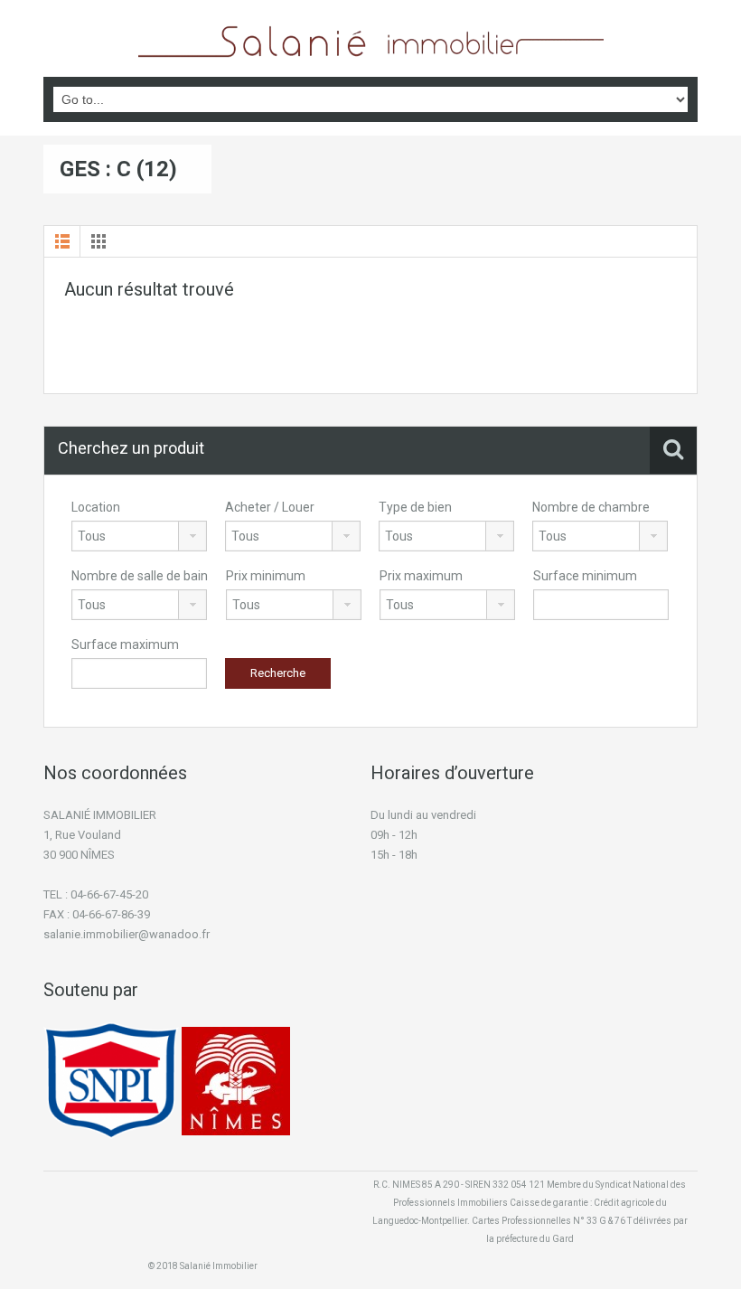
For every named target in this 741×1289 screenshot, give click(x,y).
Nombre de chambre (591, 507)
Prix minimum (265, 576)
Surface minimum (585, 576)
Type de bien (415, 507)
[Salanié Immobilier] (371, 41)
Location (95, 507)
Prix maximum (421, 576)
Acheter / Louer (269, 507)
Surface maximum (125, 644)
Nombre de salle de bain (139, 576)
